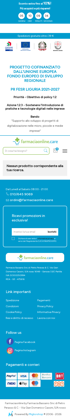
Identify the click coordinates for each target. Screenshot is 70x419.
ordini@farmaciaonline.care (31, 200)
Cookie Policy (14, 312)
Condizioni (12, 306)
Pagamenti (43, 300)
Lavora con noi (46, 318)
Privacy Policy (45, 306)
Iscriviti (52, 231)
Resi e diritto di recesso (19, 318)
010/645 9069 (21, 194)
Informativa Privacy (48, 312)
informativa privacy (45, 238)
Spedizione (12, 300)
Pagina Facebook (24, 342)
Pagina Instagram (25, 350)
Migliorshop (36, 414)
